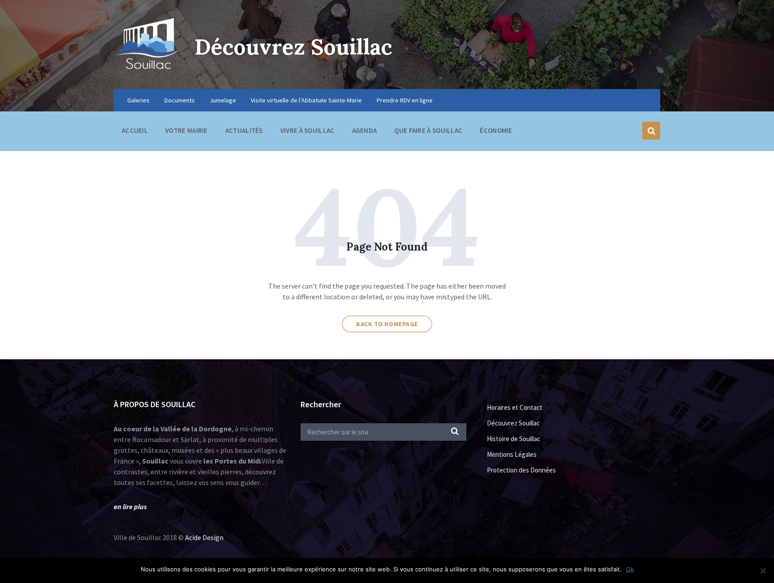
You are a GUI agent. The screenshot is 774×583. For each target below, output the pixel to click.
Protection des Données (521, 470)
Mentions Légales (512, 454)
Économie (496, 130)
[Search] (455, 431)
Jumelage (223, 100)
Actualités (244, 130)
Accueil (135, 130)
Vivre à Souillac (307, 130)
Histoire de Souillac (513, 438)
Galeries (138, 100)
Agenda (364, 130)
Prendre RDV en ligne (405, 100)
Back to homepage (387, 324)
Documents (179, 100)
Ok (630, 569)
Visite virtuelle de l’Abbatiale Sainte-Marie (306, 100)
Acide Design (204, 537)
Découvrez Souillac (293, 46)
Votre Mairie (186, 130)
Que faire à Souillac (428, 130)
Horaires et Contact (514, 407)
